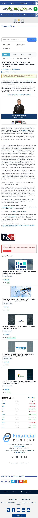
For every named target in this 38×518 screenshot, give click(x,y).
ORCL (3, 425)
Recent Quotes (6, 44)
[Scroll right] (36, 3)
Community (23, 3)
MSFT (3, 419)
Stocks (14, 54)
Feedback (19, 515)
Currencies (16, 58)
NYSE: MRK (24, 130)
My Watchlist (20, 44)
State (18, 15)
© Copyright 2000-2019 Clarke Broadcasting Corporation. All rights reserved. (19, 503)
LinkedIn (14, 211)
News (4, 3)
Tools (29, 54)
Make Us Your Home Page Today (12, 476)
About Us (7, 492)
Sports (13, 3)
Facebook (24, 211)
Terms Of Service (20, 452)
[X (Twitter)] (12, 457)
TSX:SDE (8, 392)
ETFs (22, 54)
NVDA (3, 422)
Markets (6, 54)
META (3, 417)
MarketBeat (7, 279)
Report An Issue (29, 492)
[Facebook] (17, 457)
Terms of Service (13, 499)
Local (12, 15)
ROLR (8, 310)
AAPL (3, 406)
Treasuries (30, 58)
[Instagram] (25, 457)
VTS (7, 364)
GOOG (3, 414)
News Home (5, 15)
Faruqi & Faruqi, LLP (28, 127)
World (32, 15)
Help (21, 492)
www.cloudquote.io (19, 446)
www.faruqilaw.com (5, 140)
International (23, 58)
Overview (5, 58)
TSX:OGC (13, 337)
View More (31, 398)
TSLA (3, 427)
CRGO (8, 282)
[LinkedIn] (21, 457)
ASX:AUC (9, 337)
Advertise (14, 492)
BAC (3, 411)
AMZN (3, 403)
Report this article (7, 251)
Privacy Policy (30, 450)
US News (25, 15)
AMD (3, 409)
